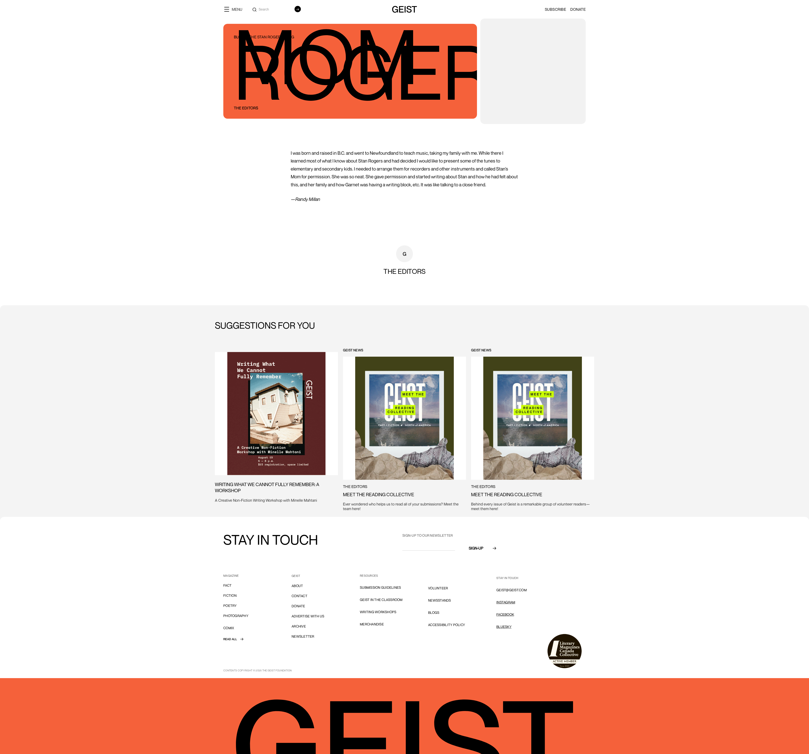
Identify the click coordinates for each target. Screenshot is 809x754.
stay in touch (507, 578)
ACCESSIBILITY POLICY (446, 625)
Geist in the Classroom (381, 600)
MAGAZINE (231, 575)
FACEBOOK (505, 614)
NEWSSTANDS (439, 600)
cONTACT (299, 596)
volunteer (438, 588)
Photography (235, 616)
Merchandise (372, 624)
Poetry (230, 605)
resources (369, 575)
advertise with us (308, 616)
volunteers (439, 576)
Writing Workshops (378, 612)
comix (228, 628)
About (297, 586)
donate (298, 606)
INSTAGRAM (505, 602)
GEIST (296, 576)
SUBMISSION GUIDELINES (380, 587)
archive (299, 626)
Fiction (230, 595)
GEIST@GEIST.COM (511, 590)
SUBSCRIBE (555, 9)
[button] (234, 9)
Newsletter (303, 636)
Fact (227, 585)
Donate (578, 9)
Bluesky (504, 627)
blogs (433, 612)
